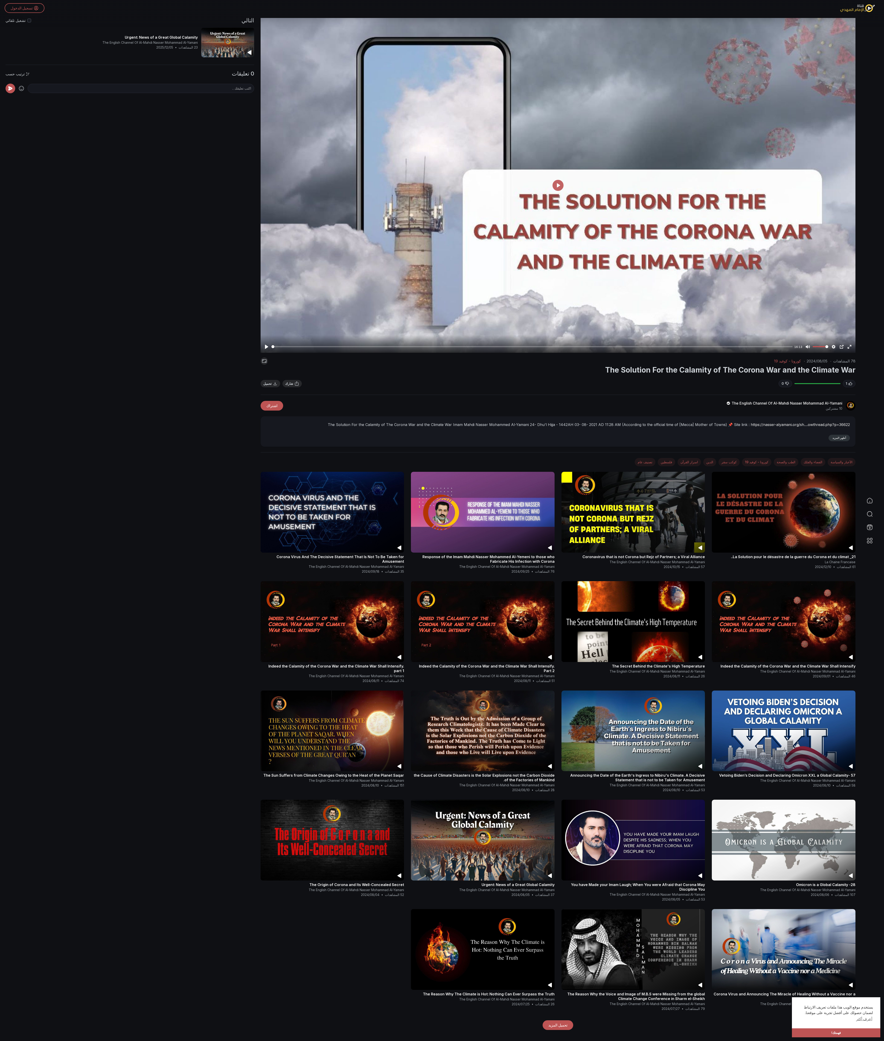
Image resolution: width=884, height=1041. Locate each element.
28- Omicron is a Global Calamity (825, 884)
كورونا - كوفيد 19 (787, 361)
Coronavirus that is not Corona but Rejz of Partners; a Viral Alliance (643, 556)
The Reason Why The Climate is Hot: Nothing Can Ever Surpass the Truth (489, 994)
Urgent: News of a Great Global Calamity (518, 884)
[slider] (532, 346)
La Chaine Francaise (840, 562)
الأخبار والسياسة (841, 462)
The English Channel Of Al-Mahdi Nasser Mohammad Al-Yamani (786, 403)
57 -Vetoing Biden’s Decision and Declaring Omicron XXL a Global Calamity (787, 775)
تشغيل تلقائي (16, 20)
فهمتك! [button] (836, 1033)
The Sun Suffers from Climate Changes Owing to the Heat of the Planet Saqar (333, 775)
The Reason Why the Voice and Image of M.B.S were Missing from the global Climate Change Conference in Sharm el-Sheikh (636, 996)
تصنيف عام (645, 462)
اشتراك (271, 405)
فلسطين (666, 462)
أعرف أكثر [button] (864, 1019)
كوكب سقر (729, 462)
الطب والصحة (786, 462)
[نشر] (10, 88)
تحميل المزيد (557, 1025)
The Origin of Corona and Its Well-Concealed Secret (356, 884)
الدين (709, 462)
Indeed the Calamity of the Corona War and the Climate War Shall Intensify (788, 666)
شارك (289, 383)
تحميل (267, 383)
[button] (872, 514)
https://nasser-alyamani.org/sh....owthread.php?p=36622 (800, 424)
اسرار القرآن (689, 462)
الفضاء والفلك (813, 462)
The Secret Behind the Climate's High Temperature (658, 666)
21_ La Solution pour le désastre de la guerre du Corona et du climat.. (793, 556)
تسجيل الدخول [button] (22, 8)
